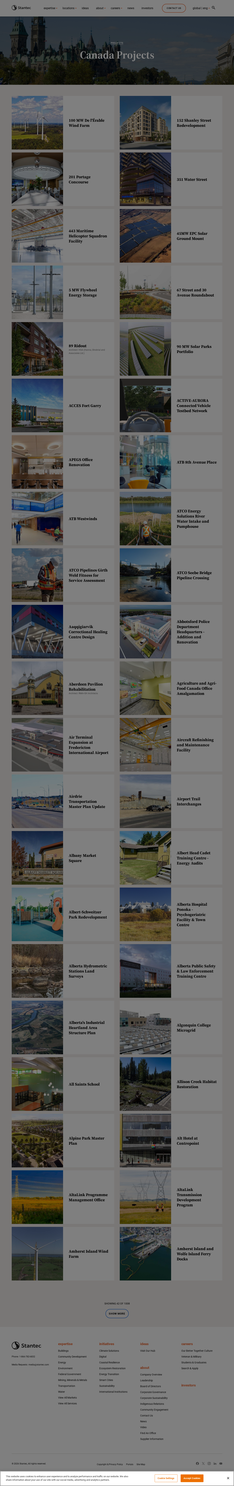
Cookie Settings (166, 1478)
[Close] (228, 1478)
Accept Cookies (192, 1478)
